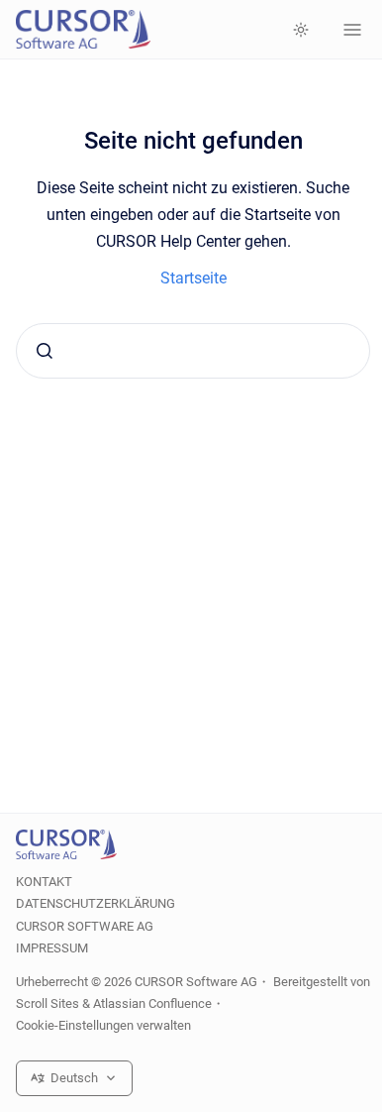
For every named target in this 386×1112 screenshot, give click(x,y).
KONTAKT (44, 881)
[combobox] (193, 351)
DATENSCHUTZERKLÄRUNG (95, 903)
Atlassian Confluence (152, 1003)
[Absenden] (44, 351)
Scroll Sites (47, 1003)
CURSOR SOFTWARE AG (84, 926)
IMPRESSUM (52, 948)
